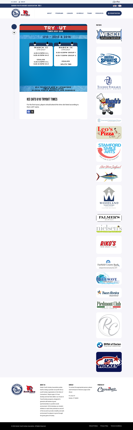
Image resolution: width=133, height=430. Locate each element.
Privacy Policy (104, 426)
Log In (15, 2)
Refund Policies (93, 426)
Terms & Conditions (116, 426)
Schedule (80, 13)
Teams (89, 13)
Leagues (70, 13)
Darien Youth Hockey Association (24, 6)
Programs (59, 13)
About (49, 13)
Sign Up (23, 2)
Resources (99, 13)
